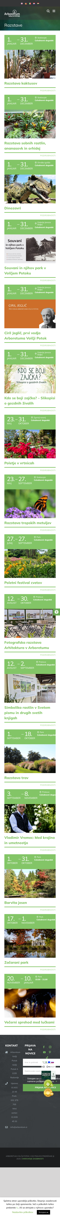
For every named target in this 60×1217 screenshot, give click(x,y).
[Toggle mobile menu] (54, 11)
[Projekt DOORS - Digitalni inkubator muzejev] (49, 1067)
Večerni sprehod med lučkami (29, 1022)
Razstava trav (16, 778)
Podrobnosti (48, 91)
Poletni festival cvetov (23, 582)
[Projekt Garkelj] (49, 1062)
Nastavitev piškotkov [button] (22, 1212)
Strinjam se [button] (43, 1212)
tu (17, 1207)
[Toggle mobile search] (48, 11)
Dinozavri (12, 208)
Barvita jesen (15, 902)
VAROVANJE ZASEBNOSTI (33, 1159)
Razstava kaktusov (20, 83)
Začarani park (16, 962)
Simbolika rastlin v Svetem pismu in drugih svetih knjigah (27, 712)
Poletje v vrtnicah (19, 463)
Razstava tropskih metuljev (27, 523)
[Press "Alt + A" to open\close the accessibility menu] (56, 611)
